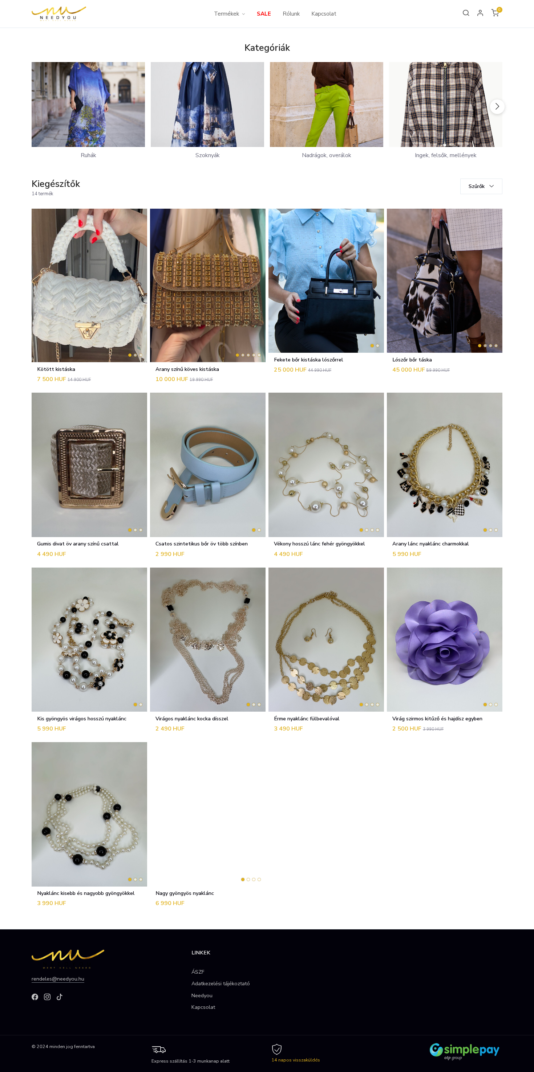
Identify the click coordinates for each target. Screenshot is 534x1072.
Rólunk (291, 13)
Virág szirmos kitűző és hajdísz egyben (437, 718)
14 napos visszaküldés (295, 1060)
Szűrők (477, 186)
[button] (480, 13)
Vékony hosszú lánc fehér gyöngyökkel (319, 543)
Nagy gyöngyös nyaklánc (184, 893)
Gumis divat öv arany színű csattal (78, 543)
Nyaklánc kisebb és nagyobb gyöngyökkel (86, 893)
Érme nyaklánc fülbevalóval (307, 718)
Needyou (202, 995)
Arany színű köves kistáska (187, 369)
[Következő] (497, 106)
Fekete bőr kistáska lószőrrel (308, 359)
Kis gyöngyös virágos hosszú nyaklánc (81, 718)
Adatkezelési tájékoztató (220, 983)
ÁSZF (197, 971)
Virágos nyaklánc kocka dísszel (191, 718)
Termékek (226, 13)
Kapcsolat (323, 13)
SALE (264, 13)
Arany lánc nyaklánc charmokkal (430, 543)
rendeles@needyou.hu (58, 978)
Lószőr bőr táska (412, 359)
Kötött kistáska (56, 369)
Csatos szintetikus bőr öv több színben (201, 543)
